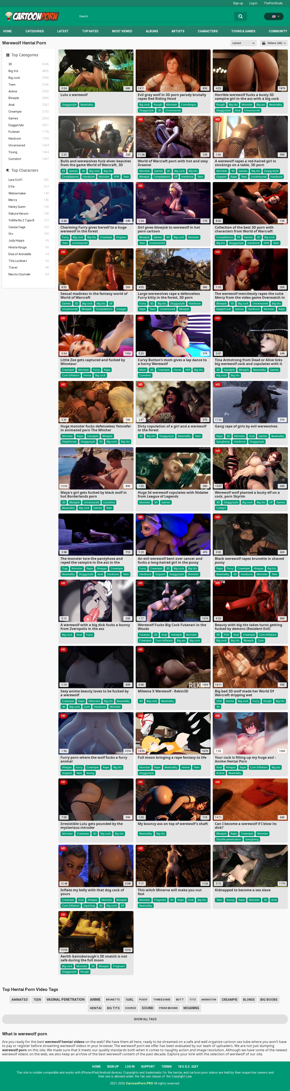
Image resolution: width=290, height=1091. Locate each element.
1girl (129, 999)
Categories (34, 31)
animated (19, 1000)
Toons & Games (243, 31)
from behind (168, 1008)
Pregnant (160, 900)
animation (208, 999)
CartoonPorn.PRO (139, 1083)
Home (7, 31)
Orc (28, 233)
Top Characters (24, 170)
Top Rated (90, 31)
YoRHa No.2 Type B (28, 220)
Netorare (94, 701)
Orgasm (221, 176)
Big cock (28, 77)
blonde (249, 999)
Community (278, 31)
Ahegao (102, 568)
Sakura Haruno (28, 213)
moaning (191, 1008)
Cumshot (28, 159)
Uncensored (28, 145)
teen (37, 999)
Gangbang (223, 441)
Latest (63, 31)
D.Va (28, 186)
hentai (95, 1008)
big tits (113, 1008)
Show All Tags (145, 1019)
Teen (28, 84)
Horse (87, 375)
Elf (63, 171)
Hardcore (28, 138)
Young (28, 152)
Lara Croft (28, 179)
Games (28, 118)
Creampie (28, 111)
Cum (261, 640)
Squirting (89, 905)
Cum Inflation (70, 375)
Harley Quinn (28, 206)
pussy (143, 999)
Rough (158, 104)
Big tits (28, 71)
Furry (65, 237)
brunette (113, 999)
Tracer (28, 267)
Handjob (229, 370)
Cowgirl (121, 309)
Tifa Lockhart (28, 261)
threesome (161, 999)
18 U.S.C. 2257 (188, 1066)
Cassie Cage (28, 227)
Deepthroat (223, 309)
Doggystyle (28, 125)
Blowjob (28, 98)
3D (28, 64)
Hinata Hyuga (28, 247)
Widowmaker (28, 193)
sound (147, 1008)
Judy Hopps (28, 240)
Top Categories (24, 55)
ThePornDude (273, 3)
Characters (208, 31)
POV (226, 635)
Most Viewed (122, 31)
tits (192, 999)
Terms (166, 1066)
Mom (142, 370)
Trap (65, 568)
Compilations (70, 176)
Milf (187, 370)
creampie (230, 1000)
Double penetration (228, 839)
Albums (152, 31)
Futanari (28, 131)
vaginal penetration (65, 1000)
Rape (234, 176)
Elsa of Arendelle (28, 254)
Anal (28, 104)
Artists (178, 31)
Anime (28, 91)
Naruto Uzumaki (28, 274)
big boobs (268, 1000)
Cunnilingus (188, 104)
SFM (116, 176)
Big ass (260, 104)
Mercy (28, 200)
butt (180, 999)
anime (95, 1000)
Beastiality (86, 104)
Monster (171, 104)
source (130, 1008)
